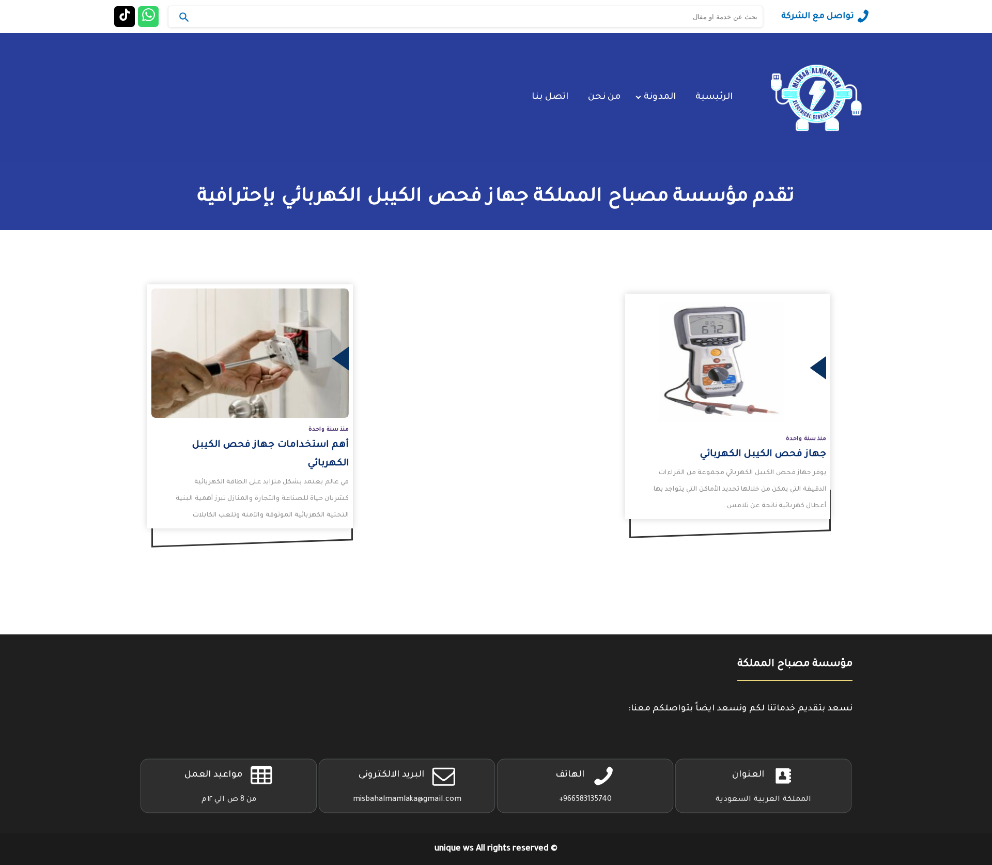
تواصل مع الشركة (817, 16)
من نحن (604, 97)
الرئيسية (714, 97)
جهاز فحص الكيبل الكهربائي (763, 454)
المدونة (660, 97)
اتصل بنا (550, 97)
